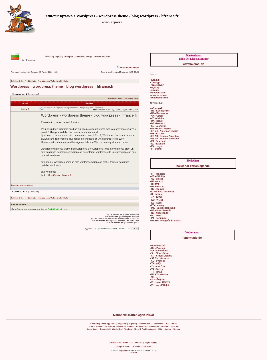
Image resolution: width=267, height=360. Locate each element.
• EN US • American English (164, 131)
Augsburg (133, 324)
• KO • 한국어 (156, 200)
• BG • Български (159, 113)
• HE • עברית (156, 181)
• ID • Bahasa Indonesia (162, 191)
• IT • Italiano (156, 194)
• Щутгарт (155, 87)
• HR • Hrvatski (157, 186)
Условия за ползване (141, 346)
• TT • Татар (156, 272)
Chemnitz (94, 324)
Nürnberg (128, 329)
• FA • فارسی (156, 146)
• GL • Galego (156, 179)
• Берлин (154, 80)
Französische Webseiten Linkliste (53, 81)
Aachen (168, 329)
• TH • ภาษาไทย (157, 266)
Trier (167, 324)
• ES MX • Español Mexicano (164, 138)
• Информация (157, 92)
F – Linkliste (30, 81)
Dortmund (164, 326)
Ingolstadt (120, 326)
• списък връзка (158, 95)
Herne (137, 329)
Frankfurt (175, 326)
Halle (113, 324)
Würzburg (109, 326)
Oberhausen (144, 324)
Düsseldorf (105, 329)
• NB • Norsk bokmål (160, 210)
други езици (150, 343)
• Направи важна (159, 97)
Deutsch (49, 57)
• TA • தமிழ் (155, 263)
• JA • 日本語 (156, 197)
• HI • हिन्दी (154, 184)
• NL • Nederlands (159, 213)
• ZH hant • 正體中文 (160, 285)
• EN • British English (160, 128)
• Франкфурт (157, 85)
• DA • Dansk (156, 121)
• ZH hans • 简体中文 (160, 282)
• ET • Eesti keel (158, 141)
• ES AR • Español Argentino (164, 136)
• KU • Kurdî (156, 203)
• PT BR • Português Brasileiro (165, 220)
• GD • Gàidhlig (157, 176)
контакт (138, 343)
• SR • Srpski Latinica (161, 256)
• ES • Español (157, 133)
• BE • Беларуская (159, 110)
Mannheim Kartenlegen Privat (133, 314)
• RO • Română (157, 245)
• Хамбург (155, 82)
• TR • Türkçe (156, 269)
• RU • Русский (157, 248)
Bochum (130, 326)
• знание (154, 90)
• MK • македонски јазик (162, 208)
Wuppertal (122, 324)
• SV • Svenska (157, 261)
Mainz (174, 324)
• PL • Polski (156, 215)
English (58, 57)
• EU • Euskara (157, 143)
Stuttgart (99, 326)
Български (68, 57)
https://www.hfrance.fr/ (59, 175)
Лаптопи (133, 352)
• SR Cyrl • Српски (159, 258)
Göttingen (153, 326)
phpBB (124, 350)
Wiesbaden (117, 329)
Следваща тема (131, 98)
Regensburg (141, 326)
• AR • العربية (156, 108)
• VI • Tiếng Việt (157, 279)
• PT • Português (158, 218)
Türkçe (89, 57)
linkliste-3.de (17, 81)
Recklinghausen (149, 329)
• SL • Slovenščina (159, 253)
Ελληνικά (80, 57)
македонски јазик (102, 57)
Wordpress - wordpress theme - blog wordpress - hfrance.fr (62, 86)
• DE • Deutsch (157, 123)
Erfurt (91, 326)
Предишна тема (115, 98)
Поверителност (123, 346)
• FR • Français (157, 174)
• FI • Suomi (155, 149)
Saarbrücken (92, 329)
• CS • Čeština (157, 118)
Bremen (176, 329)
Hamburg (105, 324)
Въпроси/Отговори (129, 67)
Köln (160, 329)
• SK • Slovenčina (159, 250)
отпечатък (128, 343)
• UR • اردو (155, 277)
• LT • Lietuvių (157, 205)
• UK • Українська (159, 274)
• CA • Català (156, 116)
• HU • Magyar (157, 189)
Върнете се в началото (22, 185)
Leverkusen (158, 324)
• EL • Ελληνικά (157, 126)
